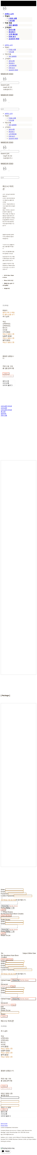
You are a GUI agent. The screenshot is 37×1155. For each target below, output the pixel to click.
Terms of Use (4, 1123)
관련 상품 (4, 415)
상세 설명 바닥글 (6, 410)
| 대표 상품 (13, 18)
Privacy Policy (4, 1125)
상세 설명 (4, 408)
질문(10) (3, 413)
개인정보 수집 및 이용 (8, 900)
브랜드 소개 (9, 14)
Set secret (4, 984)
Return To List (6, 986)
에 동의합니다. (13, 900)
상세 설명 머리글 (6, 406)
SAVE (3, 910)
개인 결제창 (13, 25)
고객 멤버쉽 (13, 34)
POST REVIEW (6, 915)
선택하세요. (7, 323)
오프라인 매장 (14, 39)
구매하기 (4, 1016)
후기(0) (3, 411)
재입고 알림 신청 (8, 334)
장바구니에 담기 (6, 1088)
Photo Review (8, 912)
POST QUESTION (7, 959)
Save (13, 986)
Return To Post (6, 1005)
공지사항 (12, 30)
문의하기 (12, 32)
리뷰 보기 (12, 36)
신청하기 (4, 1109)
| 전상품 (12, 21)
